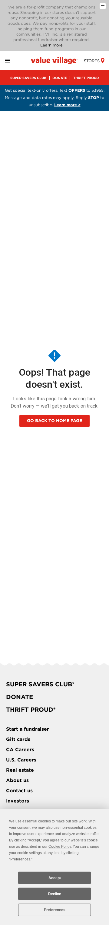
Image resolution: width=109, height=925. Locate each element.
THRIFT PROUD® (30, 709)
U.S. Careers (21, 760)
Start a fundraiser (27, 729)
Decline (54, 894)
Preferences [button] (20, 859)
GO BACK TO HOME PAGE (54, 420)
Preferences (54, 910)
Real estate (20, 770)
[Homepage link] (54, 60)
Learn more (51, 45)
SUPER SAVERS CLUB (28, 78)
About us (17, 780)
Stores (92, 61)
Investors (17, 801)
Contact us (19, 790)
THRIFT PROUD (86, 78)
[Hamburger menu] (15, 61)
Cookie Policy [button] (59, 846)
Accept (54, 878)
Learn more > (67, 105)
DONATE (59, 78)
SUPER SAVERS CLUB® (40, 684)
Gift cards (18, 739)
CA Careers (20, 749)
